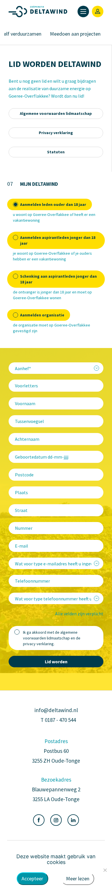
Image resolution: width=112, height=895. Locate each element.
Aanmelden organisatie (42, 315)
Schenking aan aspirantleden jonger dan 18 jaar (58, 279)
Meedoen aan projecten (75, 33)
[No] (105, 870)
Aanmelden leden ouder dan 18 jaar (53, 204)
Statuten (56, 151)
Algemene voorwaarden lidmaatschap (56, 113)
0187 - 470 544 (60, 719)
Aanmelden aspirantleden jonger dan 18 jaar (57, 240)
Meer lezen (77, 878)
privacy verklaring (38, 643)
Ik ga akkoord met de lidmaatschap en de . (51, 638)
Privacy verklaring (56, 132)
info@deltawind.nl (56, 710)
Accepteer (32, 878)
